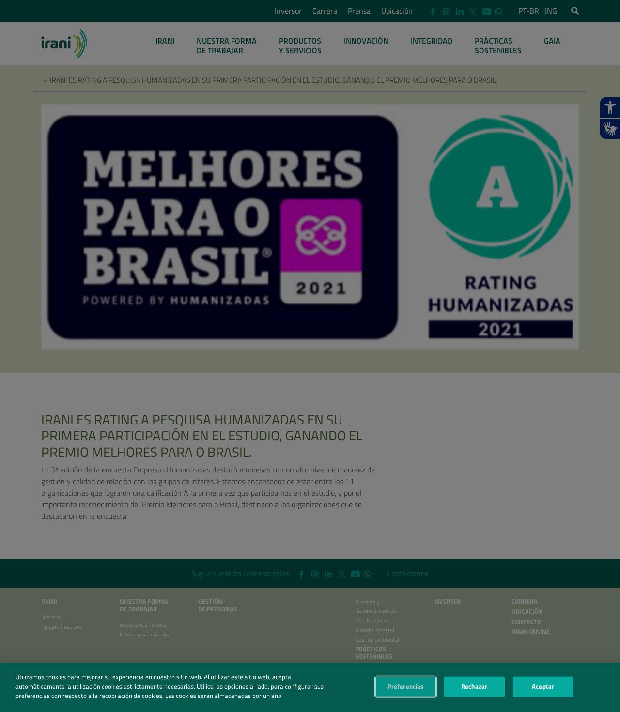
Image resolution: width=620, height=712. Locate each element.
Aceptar (543, 686)
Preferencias (406, 686)
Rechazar (474, 686)
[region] (310, 687)
